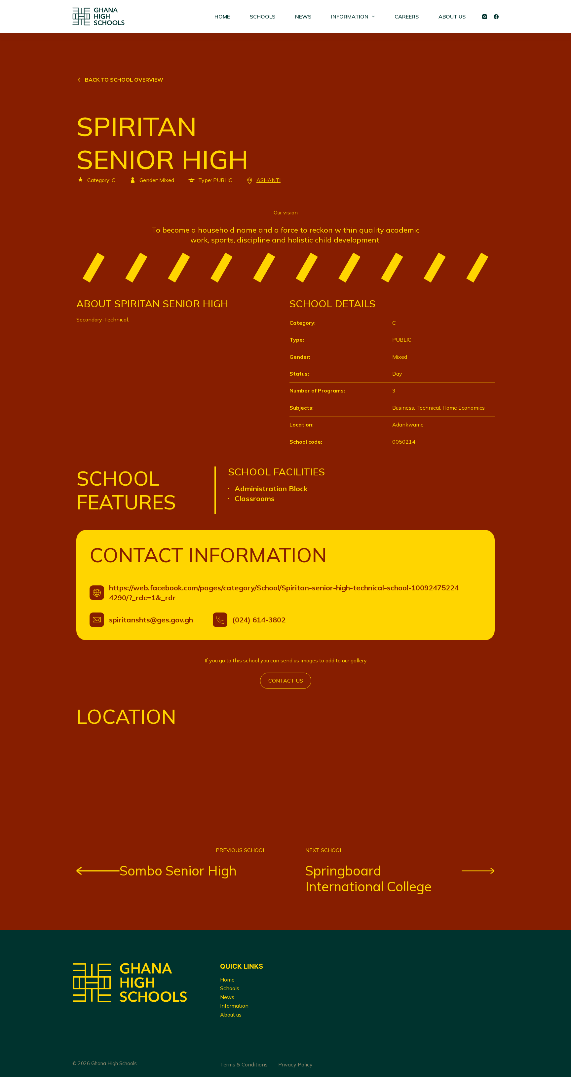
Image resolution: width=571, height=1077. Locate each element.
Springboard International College (368, 878)
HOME (222, 16)
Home (227, 979)
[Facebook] (496, 16)
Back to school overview (124, 79)
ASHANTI (268, 180)
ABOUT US (452, 16)
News (227, 997)
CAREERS (407, 16)
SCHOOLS (262, 16)
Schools (229, 988)
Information (234, 1005)
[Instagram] (484, 16)
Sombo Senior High (178, 870)
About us (231, 1014)
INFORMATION (349, 16)
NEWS (303, 16)
